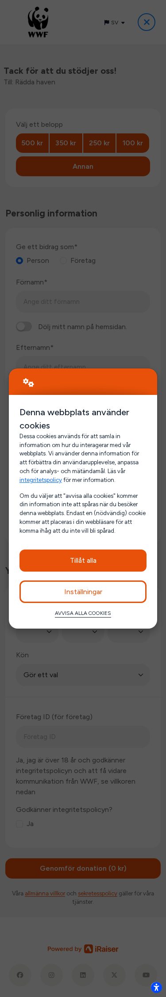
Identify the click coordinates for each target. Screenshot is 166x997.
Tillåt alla (83, 560)
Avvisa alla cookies (83, 613)
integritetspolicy (40, 479)
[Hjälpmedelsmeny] (156, 987)
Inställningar (83, 592)
